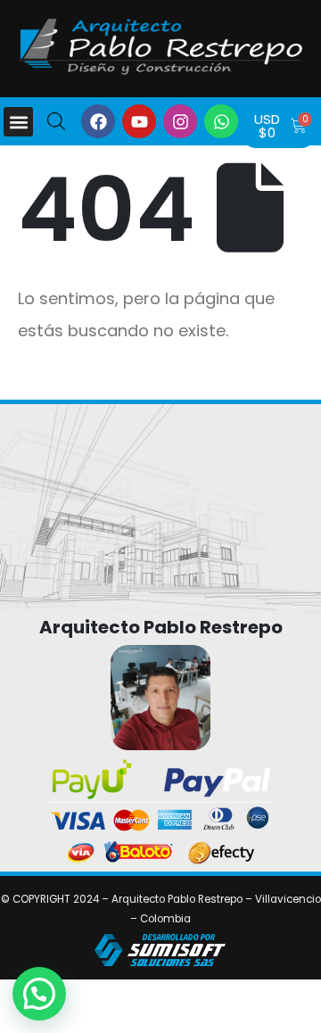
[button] (18, 121)
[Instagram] (180, 121)
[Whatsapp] (221, 121)
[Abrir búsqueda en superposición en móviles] (56, 120)
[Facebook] (98, 121)
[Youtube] (139, 121)
